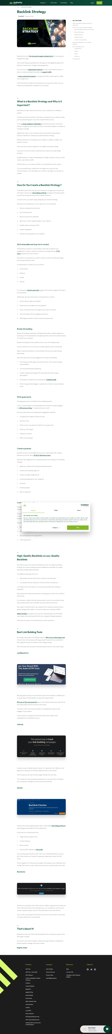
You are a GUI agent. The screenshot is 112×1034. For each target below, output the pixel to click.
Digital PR (28, 989)
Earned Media (29, 995)
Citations (28, 983)
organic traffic (46, 72)
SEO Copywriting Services (32, 1019)
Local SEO (28, 1010)
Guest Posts (29, 998)
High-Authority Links (31, 1001)
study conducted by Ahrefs (27, 76)
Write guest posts (78, 34)
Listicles (28, 1007)
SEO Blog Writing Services (32, 1016)
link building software (58, 826)
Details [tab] (56, 510)
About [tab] (79, 510)
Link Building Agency (51, 978)
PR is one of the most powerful (27, 702)
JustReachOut (77, 48)
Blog (71, 2)
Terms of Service (50, 972)
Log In (92, 3)
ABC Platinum (29, 975)
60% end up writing (25, 408)
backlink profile (51, 380)
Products (42, 3)
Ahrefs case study (33, 290)
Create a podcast (78, 37)
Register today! (22, 947)
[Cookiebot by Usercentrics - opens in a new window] (82, 505)
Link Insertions (29, 1004)
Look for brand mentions (80, 40)
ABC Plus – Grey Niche (31, 972)
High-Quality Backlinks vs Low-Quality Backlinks (82, 43)
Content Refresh (30, 986)
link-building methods (39, 193)
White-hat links (22, 614)
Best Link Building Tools (78, 46)
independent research (35, 69)
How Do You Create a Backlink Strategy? (82, 27)
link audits (39, 849)
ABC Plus (28, 969)
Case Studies (63, 2)
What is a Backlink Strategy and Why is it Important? (82, 24)
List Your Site (53, 2)
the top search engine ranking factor (41, 56)
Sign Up (99, 3)
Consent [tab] (33, 510)
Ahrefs (76, 53)
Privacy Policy (49, 975)
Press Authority (30, 1013)
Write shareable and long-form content (84, 29)
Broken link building (79, 32)
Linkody (76, 51)
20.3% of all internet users (42, 455)
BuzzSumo (77, 56)
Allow (77, 527)
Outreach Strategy (26, 7)
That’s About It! (76, 59)
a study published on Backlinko (31, 124)
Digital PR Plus (29, 992)
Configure (55, 527)
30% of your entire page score (55, 637)
